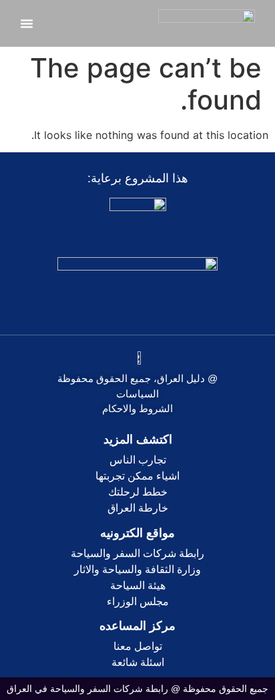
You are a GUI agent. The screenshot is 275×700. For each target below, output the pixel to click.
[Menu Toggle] (26, 23)
